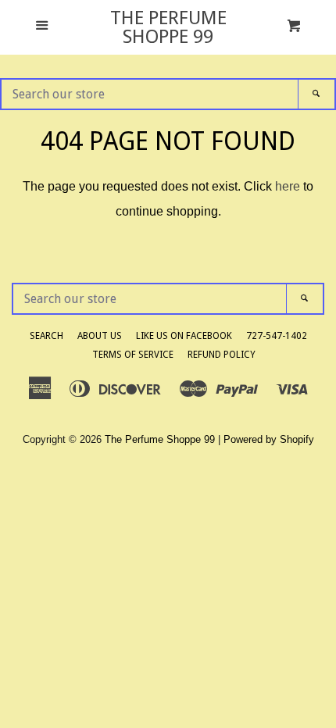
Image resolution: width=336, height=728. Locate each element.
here (287, 186)
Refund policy (222, 354)
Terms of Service (132, 354)
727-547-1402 (276, 335)
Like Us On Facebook (184, 335)
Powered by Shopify (268, 439)
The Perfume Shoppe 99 (168, 27)
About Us (99, 335)
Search (46, 335)
